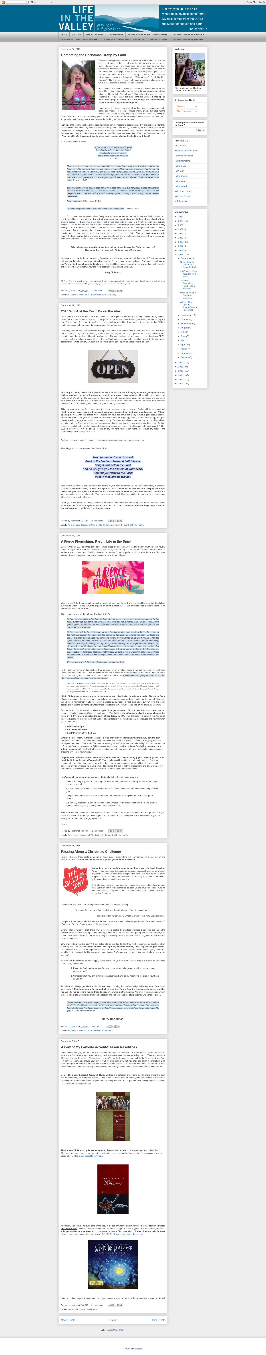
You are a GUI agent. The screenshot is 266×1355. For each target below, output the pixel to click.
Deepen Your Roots (94, 34)
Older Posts (158, 1320)
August (184, 327)
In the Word (96, 295)
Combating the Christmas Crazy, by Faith (93, 55)
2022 (181, 225)
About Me (76, 34)
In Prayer (179, 171)
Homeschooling (116, 34)
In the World (107, 1030)
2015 (181, 254)
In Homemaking (110, 525)
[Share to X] (115, 290)
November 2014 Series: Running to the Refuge (124, 39)
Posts (182, 106)
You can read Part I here (101, 549)
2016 (181, 250)
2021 (181, 229)
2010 (181, 379)
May (183, 340)
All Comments (186, 111)
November (186, 315)
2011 (180, 375)
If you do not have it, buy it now (128, 1234)
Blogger (138, 1349)
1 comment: (96, 1026)
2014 (181, 362)
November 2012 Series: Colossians (188, 34)
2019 (181, 238)
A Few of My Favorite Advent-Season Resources (99, 1047)
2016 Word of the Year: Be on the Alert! (92, 311)
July (183, 332)
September (186, 323)
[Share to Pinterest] (121, 290)
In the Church (74, 1309)
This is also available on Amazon (88, 1156)
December (186, 258)
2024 (181, 216)
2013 (181, 366)
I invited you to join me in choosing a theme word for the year (93, 333)
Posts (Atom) (119, 1330)
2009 (181, 383)
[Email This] (109, 290)
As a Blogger (73, 525)
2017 (181, 246)
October (185, 319)
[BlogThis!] (112, 290)
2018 (181, 242)
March (184, 349)
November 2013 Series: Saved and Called (79, 39)
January (185, 357)
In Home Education (184, 155)
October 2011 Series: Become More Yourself (147, 34)
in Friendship (181, 201)
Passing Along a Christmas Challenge (91, 851)
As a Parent (73, 835)
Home (64, 34)
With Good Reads (89, 1309)
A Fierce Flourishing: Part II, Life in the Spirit (96, 541)
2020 (181, 233)
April (183, 344)
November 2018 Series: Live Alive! (188, 39)
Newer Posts (68, 1320)
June (183, 336)
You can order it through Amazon (76, 1083)
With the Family (109, 295)
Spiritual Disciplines (158, 39)
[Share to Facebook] (118, 290)
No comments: (97, 290)
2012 (181, 371)
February (185, 353)
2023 (181, 221)
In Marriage (180, 166)
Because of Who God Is (78, 295)
